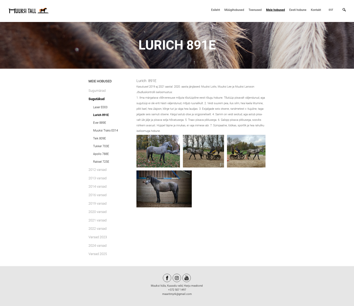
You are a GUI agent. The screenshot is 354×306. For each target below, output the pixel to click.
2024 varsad (97, 245)
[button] (331, 9)
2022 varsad (97, 228)
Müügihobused (234, 10)
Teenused (255, 10)
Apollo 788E (101, 154)
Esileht (215, 10)
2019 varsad (97, 203)
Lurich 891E (101, 115)
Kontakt (316, 10)
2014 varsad (97, 186)
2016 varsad (97, 195)
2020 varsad (97, 212)
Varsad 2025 (97, 254)
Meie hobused (275, 10)
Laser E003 (100, 107)
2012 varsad (97, 170)
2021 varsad (97, 220)
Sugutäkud (96, 99)
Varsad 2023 (97, 237)
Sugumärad (97, 91)
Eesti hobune (297, 10)
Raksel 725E (101, 161)
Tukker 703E (101, 146)
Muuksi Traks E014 (105, 130)
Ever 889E (99, 122)
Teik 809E (99, 138)
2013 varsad (97, 178)
